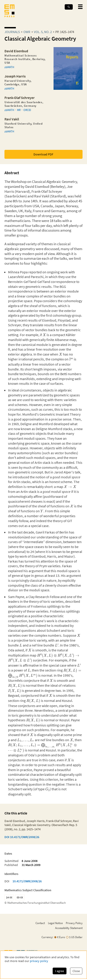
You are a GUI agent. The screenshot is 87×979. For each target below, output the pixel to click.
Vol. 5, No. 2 (43, 32)
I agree (59, 971)
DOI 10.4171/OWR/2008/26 (21, 837)
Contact (40, 923)
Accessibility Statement (69, 928)
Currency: (47, 937)
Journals (12, 32)
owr (26, 32)
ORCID (27, 110)
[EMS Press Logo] (9, 11)
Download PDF (43, 154)
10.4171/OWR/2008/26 (27, 881)
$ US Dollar (76, 937)
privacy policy (39, 961)
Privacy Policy (74, 923)
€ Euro (61, 937)
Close (76, 971)
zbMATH (9, 67)
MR (19, 110)
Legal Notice (55, 923)
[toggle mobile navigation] (80, 6)
